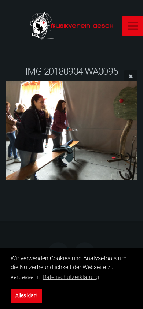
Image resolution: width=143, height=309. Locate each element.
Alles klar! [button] (26, 296)
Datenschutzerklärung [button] (71, 276)
